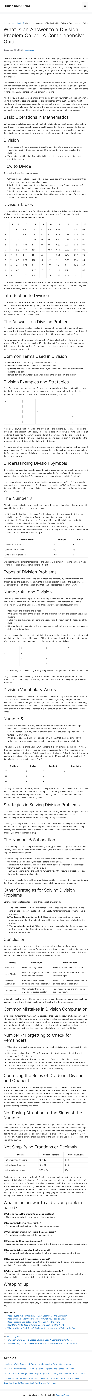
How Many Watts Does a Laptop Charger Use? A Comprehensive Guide (39, 1340)
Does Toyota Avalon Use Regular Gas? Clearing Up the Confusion (37, 1316)
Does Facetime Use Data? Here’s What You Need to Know (33, 1322)
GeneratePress (62, 1395)
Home (6, 23)
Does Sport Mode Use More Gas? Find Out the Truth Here (30, 1383)
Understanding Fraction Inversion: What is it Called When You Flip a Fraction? (42, 1343)
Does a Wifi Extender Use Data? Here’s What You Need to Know (36, 1319)
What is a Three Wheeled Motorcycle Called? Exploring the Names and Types (39, 1369)
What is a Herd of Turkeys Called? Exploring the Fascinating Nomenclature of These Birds (44, 1373)
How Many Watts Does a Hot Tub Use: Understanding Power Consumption (37, 1364)
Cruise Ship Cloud (17, 6)
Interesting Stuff (17, 23)
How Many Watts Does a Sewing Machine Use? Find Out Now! (35, 1325)
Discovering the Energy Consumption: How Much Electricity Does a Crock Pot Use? (42, 1378)
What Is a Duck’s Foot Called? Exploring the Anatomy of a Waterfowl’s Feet (41, 1328)
